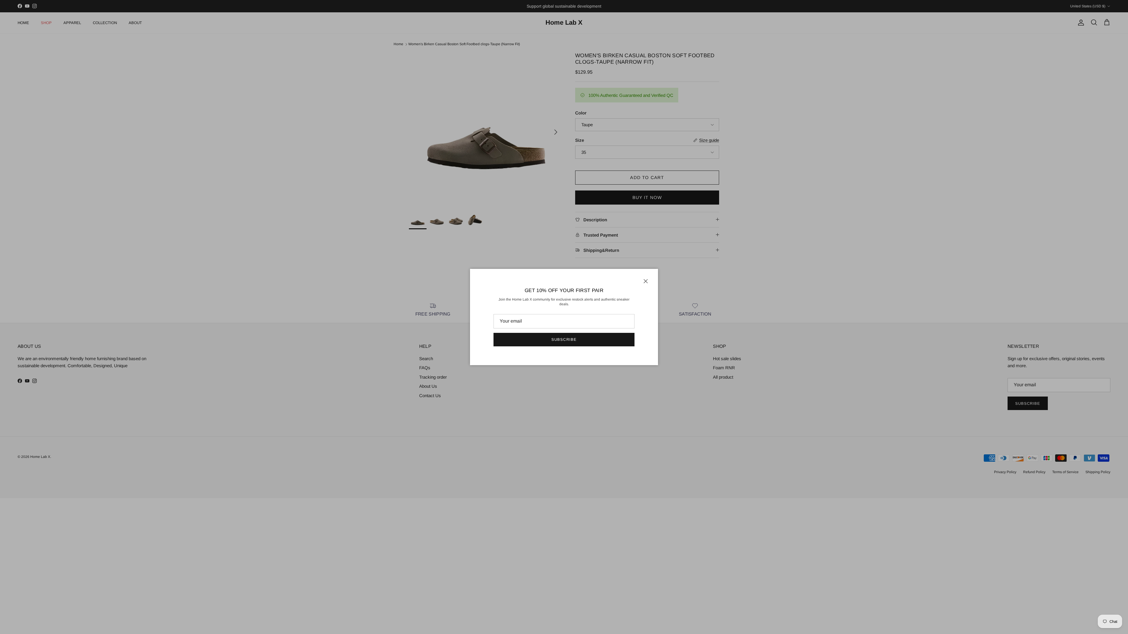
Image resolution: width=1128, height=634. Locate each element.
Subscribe (563, 339)
